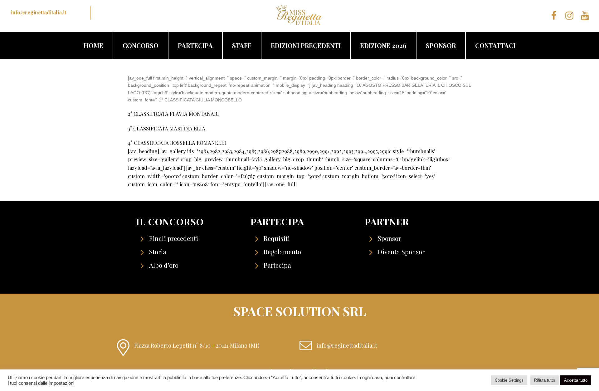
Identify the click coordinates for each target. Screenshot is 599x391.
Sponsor (441, 45)
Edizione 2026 (383, 45)
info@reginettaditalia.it (38, 12)
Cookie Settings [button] (509, 380)
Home (93, 45)
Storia (157, 251)
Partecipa (195, 45)
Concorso (140, 45)
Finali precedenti (173, 238)
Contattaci (495, 45)
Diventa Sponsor (401, 251)
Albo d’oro (163, 265)
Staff (241, 45)
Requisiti (277, 238)
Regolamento (282, 251)
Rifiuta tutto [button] (544, 380)
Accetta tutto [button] (575, 380)
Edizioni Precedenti (306, 45)
